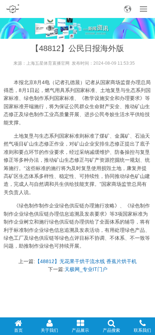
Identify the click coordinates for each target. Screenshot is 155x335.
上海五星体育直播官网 (48, 63)
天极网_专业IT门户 (86, 269)
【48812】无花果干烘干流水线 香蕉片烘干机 (86, 261)
